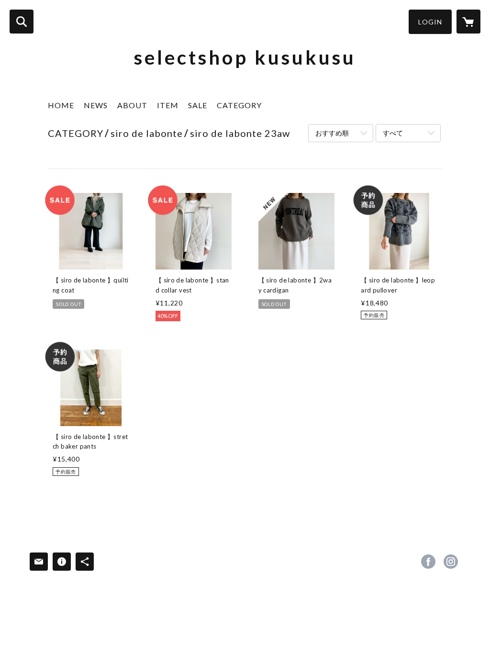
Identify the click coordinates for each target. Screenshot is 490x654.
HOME (61, 105)
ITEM (167, 105)
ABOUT (132, 105)
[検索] (21, 22)
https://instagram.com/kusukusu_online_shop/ (451, 561)
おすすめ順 (332, 133)
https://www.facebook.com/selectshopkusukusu (428, 561)
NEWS (96, 105)
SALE (197, 105)
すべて (393, 133)
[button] (430, 22)
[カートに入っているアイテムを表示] (468, 22)
